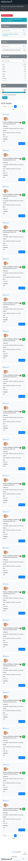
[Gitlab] (16, 3)
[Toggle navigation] (3, 9)
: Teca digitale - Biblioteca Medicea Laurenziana (14, 19)
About (13, 852)
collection (14, 26)
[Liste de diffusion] (1, 3)
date (14, 86)
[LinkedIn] (4, 3)
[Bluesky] (6, 3)
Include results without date (10, 94)
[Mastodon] (8, 3)
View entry (21, 143)
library (14, 42)
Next (14, 109)
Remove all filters (7, 15)
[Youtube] (11, 3)
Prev (4, 106)
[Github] (13, 3)
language (14, 56)
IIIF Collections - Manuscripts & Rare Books (12, 6)
